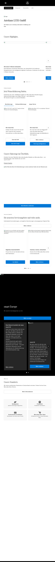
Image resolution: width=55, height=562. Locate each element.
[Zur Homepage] (27, 3)
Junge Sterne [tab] (32, 104)
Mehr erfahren (27, 226)
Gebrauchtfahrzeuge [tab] (20, 104)
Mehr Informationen (27, 391)
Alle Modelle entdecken (27, 205)
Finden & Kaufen (8, 163)
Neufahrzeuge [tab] (9, 104)
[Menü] (5, 3)
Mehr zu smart (27, 318)
